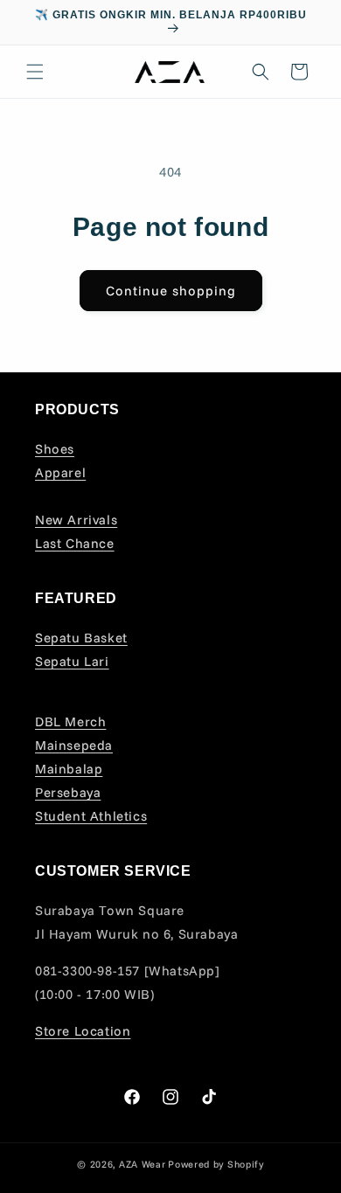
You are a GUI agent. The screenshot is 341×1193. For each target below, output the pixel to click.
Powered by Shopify (216, 1164)
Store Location (82, 1031)
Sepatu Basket (81, 637)
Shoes (54, 448)
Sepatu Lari (72, 661)
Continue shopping (171, 290)
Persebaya (68, 792)
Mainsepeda (74, 745)
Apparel (60, 472)
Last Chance (75, 543)
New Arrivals (76, 519)
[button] (35, 71)
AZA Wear (142, 1164)
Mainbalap (68, 768)
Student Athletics (91, 816)
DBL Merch (70, 721)
